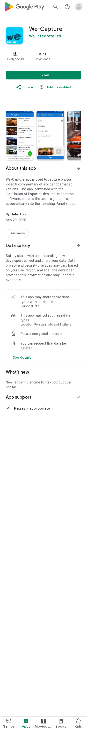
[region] (43, 56)
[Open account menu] (79, 7)
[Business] (17, 233)
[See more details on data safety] (22, 357)
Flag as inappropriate (28, 408)
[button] (22, 59)
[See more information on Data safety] (78, 245)
